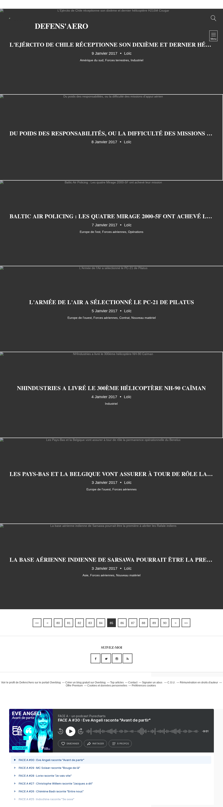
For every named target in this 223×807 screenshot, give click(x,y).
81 (69, 623)
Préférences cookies (144, 685)
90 (165, 623)
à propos (123, 743)
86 (122, 623)
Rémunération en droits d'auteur (199, 682)
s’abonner (72, 743)
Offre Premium (74, 685)
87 (133, 623)
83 (90, 623)
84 (101, 623)
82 (79, 623)
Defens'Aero (26, 682)
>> (186, 623)
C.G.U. (171, 682)
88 (143, 623)
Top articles (117, 682)
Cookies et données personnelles (107, 685)
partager (98, 743)
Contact (132, 682)
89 (154, 623)
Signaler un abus (152, 682)
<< (37, 623)
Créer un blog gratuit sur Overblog (85, 682)
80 (58, 623)
